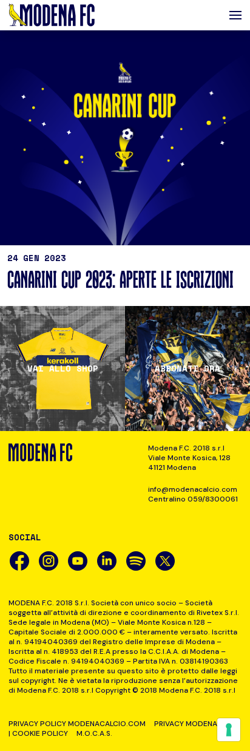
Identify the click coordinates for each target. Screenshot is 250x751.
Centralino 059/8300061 (193, 499)
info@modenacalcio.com (192, 489)
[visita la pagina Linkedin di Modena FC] (107, 561)
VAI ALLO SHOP (62, 368)
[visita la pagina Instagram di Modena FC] (48, 561)
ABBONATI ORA (187, 368)
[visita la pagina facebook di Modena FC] (19, 561)
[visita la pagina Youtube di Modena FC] (77, 561)
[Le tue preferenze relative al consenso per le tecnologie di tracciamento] (228, 729)
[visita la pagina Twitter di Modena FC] (165, 561)
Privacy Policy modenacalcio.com (77, 724)
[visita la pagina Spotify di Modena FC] (136, 561)
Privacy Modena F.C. (192, 724)
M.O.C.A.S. (94, 733)
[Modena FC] (51, 15)
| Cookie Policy (38, 733)
